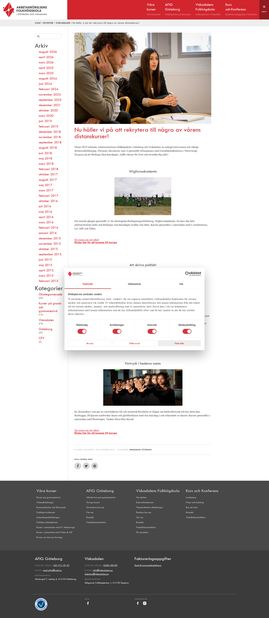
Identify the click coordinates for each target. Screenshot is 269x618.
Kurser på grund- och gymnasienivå (50, 307)
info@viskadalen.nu (103, 570)
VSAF (38, 23)
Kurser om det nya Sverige (49, 537)
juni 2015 (45, 259)
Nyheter (48, 23)
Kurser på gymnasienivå (48, 497)
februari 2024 (48, 89)
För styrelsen (142, 532)
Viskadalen (63, 23)
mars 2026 (46, 62)
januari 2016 (48, 233)
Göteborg (45, 329)
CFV (41, 338)
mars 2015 (46, 275)
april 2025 (46, 68)
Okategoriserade (50, 294)
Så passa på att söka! (95, 241)
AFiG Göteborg (100, 490)
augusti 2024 (48, 78)
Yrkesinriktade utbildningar (149, 507)
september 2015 (50, 254)
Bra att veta (192, 507)
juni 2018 (45, 153)
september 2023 (50, 100)
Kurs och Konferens (202, 490)
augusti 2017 (48, 180)
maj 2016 (45, 212)
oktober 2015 (48, 249)
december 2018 (50, 132)
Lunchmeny (191, 497)
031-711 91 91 (62, 565)
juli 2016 (45, 206)
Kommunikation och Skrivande (51, 507)
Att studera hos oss (95, 507)
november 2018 (50, 137)
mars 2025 (46, 73)
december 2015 (50, 238)
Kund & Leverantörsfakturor (147, 565)
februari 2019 (48, 126)
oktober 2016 (48, 201)
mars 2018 (46, 164)
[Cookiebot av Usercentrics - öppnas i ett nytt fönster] (187, 274)
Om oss (89, 512)
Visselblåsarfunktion (96, 522)
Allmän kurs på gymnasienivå (100, 497)
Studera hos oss (143, 512)
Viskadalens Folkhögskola (157, 490)
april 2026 (46, 57)
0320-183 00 (110, 565)
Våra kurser (46, 490)
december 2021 (50, 105)
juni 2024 (45, 84)
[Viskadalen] (138, 605)
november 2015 (50, 243)
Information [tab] (134, 284)
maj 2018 (45, 158)
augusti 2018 (48, 147)
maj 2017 (45, 185)
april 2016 (46, 217)
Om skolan (141, 497)
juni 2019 (45, 121)
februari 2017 (48, 195)
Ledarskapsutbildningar (48, 517)
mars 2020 (46, 116)
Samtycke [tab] (88, 284)
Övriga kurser (93, 502)
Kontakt (90, 517)
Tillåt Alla (179, 343)
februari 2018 (48, 169)
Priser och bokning (195, 502)
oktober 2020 (48, 110)
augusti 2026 (48, 52)
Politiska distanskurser (47, 522)
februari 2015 (48, 281)
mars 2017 (46, 190)
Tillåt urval (134, 343)
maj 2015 (45, 265)
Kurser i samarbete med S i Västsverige (55, 527)
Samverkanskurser (145, 502)
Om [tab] (181, 284)
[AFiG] (88, 605)
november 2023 (50, 94)
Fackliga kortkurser (45, 512)
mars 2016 (46, 222)
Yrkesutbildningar (45, 502)
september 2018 (50, 142)
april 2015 (46, 270)
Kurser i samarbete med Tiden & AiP (54, 532)
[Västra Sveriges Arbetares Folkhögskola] (33, 9)
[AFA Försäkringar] (41, 609)
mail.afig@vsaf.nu (52, 570)
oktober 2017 (48, 174)
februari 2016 (48, 227)
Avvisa (89, 343)
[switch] (117, 331)
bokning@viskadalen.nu (97, 574)
